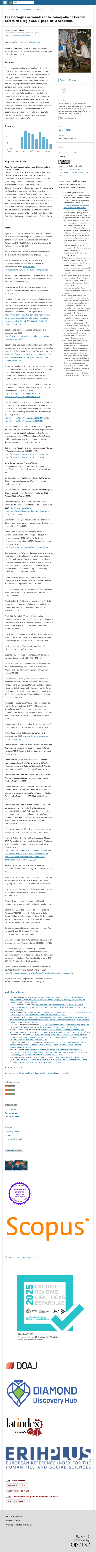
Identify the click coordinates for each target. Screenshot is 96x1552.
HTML (73, 80)
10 (19, 1067)
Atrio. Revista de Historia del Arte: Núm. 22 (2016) (45, 1015)
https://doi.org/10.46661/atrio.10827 (24, 42)
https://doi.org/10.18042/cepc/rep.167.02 (22, 393)
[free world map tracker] (16, 1170)
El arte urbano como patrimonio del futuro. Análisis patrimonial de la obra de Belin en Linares (48, 1043)
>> (23, 1067)
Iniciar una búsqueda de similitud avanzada (37, 1073)
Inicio (7, 9)
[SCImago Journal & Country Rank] (19, 1258)
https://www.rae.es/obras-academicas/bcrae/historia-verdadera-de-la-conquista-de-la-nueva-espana (28, 511)
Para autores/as (11, 1113)
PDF (63, 80)
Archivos (15, 9)
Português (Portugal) (13, 1139)
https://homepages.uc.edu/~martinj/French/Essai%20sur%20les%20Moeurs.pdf (38, 973)
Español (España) (12, 1131)
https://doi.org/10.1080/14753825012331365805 (25, 454)
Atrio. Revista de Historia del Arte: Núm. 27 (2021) (58, 1027)
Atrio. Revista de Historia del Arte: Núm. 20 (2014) (69, 1032)
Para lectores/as (11, 1109)
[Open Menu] (5, 2)
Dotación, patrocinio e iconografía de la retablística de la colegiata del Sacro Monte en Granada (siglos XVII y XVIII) (46, 1006)
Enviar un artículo (14, 1150)
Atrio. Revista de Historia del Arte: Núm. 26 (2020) (40, 1062)
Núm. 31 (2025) (27, 9)
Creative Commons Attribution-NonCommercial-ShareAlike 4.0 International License (76, 207)
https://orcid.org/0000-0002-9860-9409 (17, 35)
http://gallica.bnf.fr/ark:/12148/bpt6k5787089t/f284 (26, 547)
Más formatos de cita (68, 118)
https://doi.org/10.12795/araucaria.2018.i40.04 (24, 418)
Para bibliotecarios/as (13, 1117)
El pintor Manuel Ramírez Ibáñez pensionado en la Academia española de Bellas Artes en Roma (47, 1031)
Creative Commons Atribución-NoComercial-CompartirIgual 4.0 (73, 172)
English (8, 1135)
